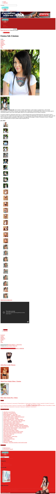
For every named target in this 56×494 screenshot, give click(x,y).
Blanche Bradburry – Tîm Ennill (10, 414)
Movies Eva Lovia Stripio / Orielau (10, 430)
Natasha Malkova (31, 490)
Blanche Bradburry (22, 403)
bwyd (2, 405)
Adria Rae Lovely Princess (8, 365)
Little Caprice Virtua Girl (11, 345)
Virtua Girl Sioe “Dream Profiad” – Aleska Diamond (14, 427)
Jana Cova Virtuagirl (7, 441)
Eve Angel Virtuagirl (7, 437)
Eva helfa (47, 403)
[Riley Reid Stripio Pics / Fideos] (5, 395)
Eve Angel (52, 403)
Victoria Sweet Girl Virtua (9, 438)
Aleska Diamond (4, 403)
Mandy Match (43, 405)
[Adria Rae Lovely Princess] (9, 362)
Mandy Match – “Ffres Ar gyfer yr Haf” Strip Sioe (14, 420)
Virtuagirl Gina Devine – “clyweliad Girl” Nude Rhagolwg (16, 426)
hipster (10, 405)
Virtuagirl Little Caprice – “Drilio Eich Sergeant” (13, 416)
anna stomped (15, 403)
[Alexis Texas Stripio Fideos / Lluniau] (5, 378)
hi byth (38, 403)
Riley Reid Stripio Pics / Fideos (9, 397)
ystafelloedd (28, 406)
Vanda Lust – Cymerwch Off (9, 413)
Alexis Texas (9, 403)
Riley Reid (7, 406)
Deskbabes (34, 403)
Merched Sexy (6, 30)
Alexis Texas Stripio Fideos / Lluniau (11, 381)
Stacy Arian (18, 406)
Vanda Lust (23, 406)
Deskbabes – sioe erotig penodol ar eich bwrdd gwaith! (15, 442)
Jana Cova (15, 405)
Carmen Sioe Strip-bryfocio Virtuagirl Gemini (13, 431)
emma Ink (5, 331)
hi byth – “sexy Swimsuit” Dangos (10, 418)
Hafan (4, 1)
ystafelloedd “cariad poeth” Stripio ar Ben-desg (13, 424)
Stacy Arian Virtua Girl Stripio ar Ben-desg (12, 432)
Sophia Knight (12, 406)
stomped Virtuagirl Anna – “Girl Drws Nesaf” (13, 419)
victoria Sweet (33, 406)
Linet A (24, 405)
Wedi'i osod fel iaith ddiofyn (7, 458)
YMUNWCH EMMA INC (6, 300)
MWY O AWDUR (20, 348)
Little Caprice (33, 405)
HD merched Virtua (8, 449)
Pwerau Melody (49, 405)
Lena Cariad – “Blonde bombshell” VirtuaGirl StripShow (15, 425)
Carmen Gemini (29, 403)
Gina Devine (6, 405)
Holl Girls (5, 2)
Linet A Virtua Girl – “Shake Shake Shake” (12, 421)
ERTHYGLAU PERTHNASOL (8, 348)
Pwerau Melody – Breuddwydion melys (12, 415)
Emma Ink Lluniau (7, 435)
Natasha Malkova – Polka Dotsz (15, 344)
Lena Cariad (19, 405)
